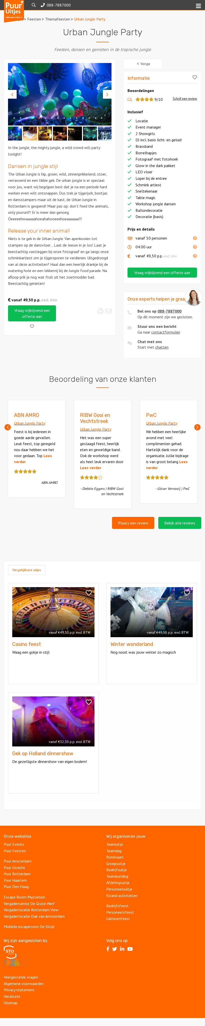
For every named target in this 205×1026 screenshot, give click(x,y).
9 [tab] (64, 118)
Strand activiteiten (122, 895)
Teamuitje (114, 844)
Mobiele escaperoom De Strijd (29, 926)
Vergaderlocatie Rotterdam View (31, 909)
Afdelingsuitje (118, 882)
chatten (161, 347)
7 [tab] (51, 118)
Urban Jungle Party (29, 423)
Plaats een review (133, 522)
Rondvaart (115, 856)
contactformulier (165, 332)
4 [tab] (33, 118)
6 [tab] (45, 118)
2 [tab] (20, 118)
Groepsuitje (116, 863)
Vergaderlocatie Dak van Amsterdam (34, 916)
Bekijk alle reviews (179, 522)
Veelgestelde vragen (21, 976)
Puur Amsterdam (18, 860)
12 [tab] (83, 118)
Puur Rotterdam (17, 873)
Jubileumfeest (118, 918)
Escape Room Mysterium (24, 896)
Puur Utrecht (14, 867)
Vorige (145, 64)
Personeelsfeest (120, 912)
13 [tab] (89, 118)
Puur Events (14, 844)
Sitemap (11, 1002)
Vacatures (12, 996)
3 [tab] (27, 118)
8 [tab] (58, 118)
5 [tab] (39, 118)
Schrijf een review (185, 99)
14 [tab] (95, 118)
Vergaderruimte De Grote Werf (29, 903)
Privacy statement (19, 989)
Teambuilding (117, 876)
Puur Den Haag (16, 886)
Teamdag (114, 850)
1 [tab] (14, 118)
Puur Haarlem (15, 880)
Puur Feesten (15, 850)
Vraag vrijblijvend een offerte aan (32, 313)
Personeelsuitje (119, 888)
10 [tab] (70, 118)
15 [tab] (101, 118)
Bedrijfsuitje (116, 869)
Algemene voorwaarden (24, 983)
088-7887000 (170, 311)
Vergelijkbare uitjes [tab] (26, 570)
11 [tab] (77, 118)
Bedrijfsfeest (117, 905)
